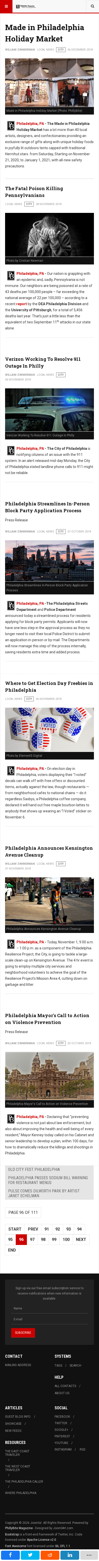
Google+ (61, 1430)
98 (43, 1239)
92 (57, 1229)
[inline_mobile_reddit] (50, 1555)
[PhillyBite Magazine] (26, 6)
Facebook (62, 1416)
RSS (82, 1449)
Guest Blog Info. (18, 1416)
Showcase (13, 1423)
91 (46, 1229)
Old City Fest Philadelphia (34, 1169)
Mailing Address (18, 1365)
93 (68, 1229)
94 (79, 1229)
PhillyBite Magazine (19, 1528)
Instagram (63, 1449)
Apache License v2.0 (41, 1540)
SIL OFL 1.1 (62, 1546)
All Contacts (65, 1386)
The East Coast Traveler (17, 1453)
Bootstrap (12, 1534)
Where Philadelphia (20, 1493)
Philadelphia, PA (30, 124)
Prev (33, 1229)
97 (32, 1239)
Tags (58, 1365)
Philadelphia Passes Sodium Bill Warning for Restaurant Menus (48, 1180)
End (12, 1250)
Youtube (61, 1443)
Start (15, 1229)
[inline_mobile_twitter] (30, 1555)
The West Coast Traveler (17, 1468)
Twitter (61, 1423)
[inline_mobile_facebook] (10, 1555)
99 (54, 1239)
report (21, 304)
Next (81, 1239)
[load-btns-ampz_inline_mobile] (89, 1555)
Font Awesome (15, 1546)
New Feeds (13, 1431)
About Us (62, 1393)
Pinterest (62, 1436)
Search (75, 1365)
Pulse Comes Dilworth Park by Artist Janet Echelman (44, 1193)
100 (66, 1239)
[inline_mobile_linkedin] (69, 1555)
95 (10, 1239)
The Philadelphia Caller (24, 1481)
